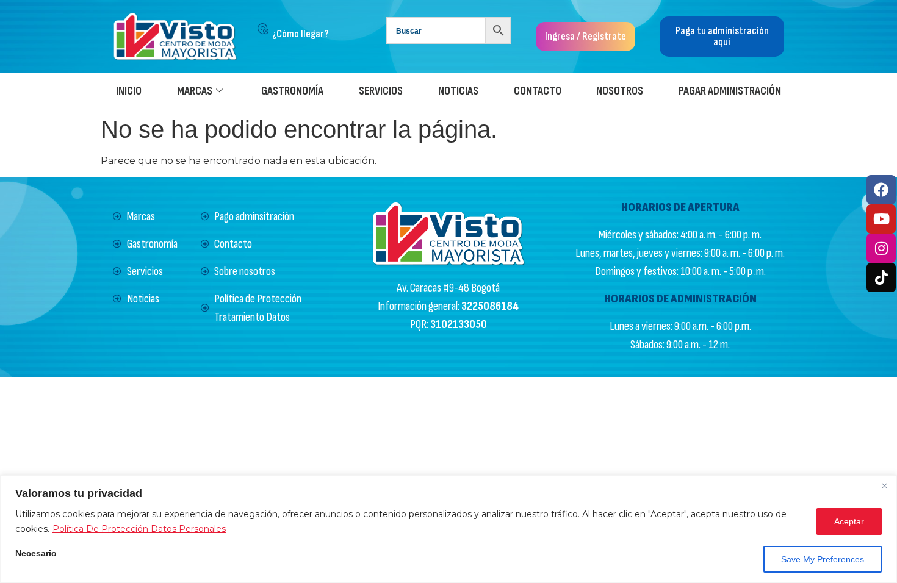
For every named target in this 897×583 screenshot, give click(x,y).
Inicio (129, 91)
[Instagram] (881, 248)
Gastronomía (292, 91)
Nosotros (619, 91)
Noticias (458, 91)
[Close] (884, 485)
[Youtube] (881, 219)
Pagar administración (730, 91)
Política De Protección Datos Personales (139, 528)
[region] (448, 529)
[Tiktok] (881, 277)
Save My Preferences (822, 559)
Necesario (36, 553)
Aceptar (849, 521)
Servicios (381, 91)
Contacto (537, 91)
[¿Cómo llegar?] (263, 29)
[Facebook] (881, 189)
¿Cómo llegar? (300, 33)
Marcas (194, 91)
